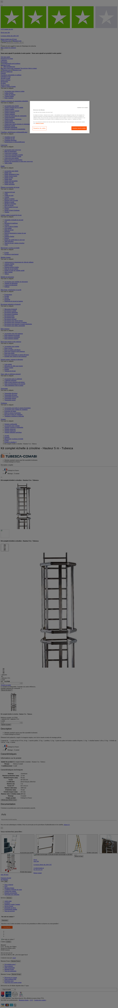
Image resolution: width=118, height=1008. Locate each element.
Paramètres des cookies (39, 128)
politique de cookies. (40, 123)
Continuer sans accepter (82, 107)
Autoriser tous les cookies (79, 128)
